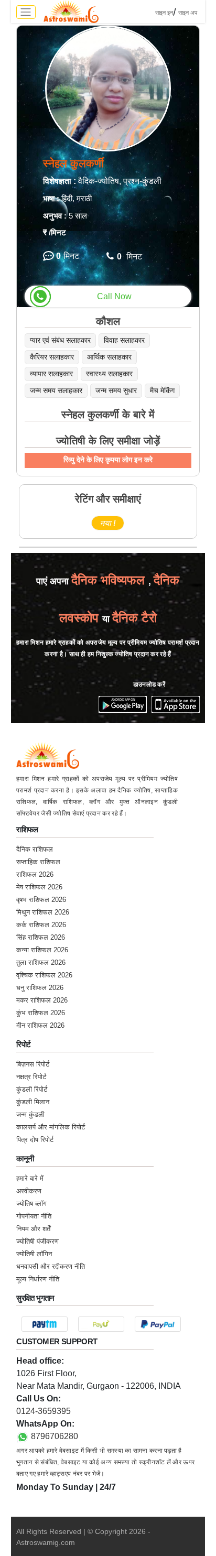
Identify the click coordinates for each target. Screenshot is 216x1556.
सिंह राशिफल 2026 (40, 937)
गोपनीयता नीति (33, 1216)
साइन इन (164, 12)
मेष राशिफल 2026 (39, 887)
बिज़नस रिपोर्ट (32, 1064)
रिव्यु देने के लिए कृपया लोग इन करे (108, 459)
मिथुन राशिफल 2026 (42, 912)
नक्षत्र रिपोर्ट (31, 1077)
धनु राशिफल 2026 (39, 988)
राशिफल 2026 (34, 874)
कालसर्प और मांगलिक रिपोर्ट (50, 1127)
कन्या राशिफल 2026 (42, 950)
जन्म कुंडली (30, 1114)
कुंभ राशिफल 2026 (40, 1013)
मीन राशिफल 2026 (40, 1025)
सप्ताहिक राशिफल (38, 862)
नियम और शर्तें (33, 1229)
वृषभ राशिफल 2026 (41, 900)
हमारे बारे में (30, 1178)
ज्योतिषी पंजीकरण (37, 1241)
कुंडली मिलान (32, 1102)
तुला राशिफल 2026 (41, 962)
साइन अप (187, 12)
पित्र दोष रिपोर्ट (34, 1140)
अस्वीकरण (28, 1191)
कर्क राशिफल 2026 (41, 925)
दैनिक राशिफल (34, 849)
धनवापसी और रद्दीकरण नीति (50, 1266)
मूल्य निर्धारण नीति (37, 1279)
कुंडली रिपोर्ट (31, 1089)
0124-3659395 (43, 1411)
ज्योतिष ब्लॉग (31, 1203)
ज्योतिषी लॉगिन (34, 1254)
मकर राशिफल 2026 (42, 1000)
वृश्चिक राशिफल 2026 (44, 975)
